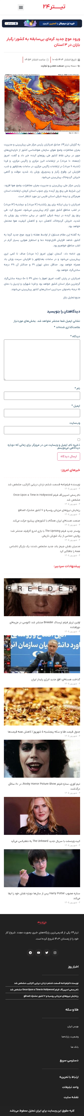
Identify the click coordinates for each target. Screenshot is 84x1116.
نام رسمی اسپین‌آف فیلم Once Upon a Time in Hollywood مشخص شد (44, 989)
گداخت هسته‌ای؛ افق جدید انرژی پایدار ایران (55, 679)
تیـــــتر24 (54, 7)
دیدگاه (75, 336)
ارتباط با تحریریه (69, 1077)
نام (77, 388)
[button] (21, 7)
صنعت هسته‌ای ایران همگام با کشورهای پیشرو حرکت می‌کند (46, 521)
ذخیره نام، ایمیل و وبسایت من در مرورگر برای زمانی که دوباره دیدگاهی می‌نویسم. (44, 446)
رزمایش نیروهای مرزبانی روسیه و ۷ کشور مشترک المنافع (49, 510)
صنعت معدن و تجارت (52, 66)
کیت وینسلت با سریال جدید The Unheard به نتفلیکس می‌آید (45, 841)
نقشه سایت (71, 1097)
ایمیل (75, 405)
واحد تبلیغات (70, 1087)
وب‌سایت (75, 423)
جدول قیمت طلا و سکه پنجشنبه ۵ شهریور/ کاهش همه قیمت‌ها (44, 732)
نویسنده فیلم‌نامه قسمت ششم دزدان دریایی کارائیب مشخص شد (44, 484)
